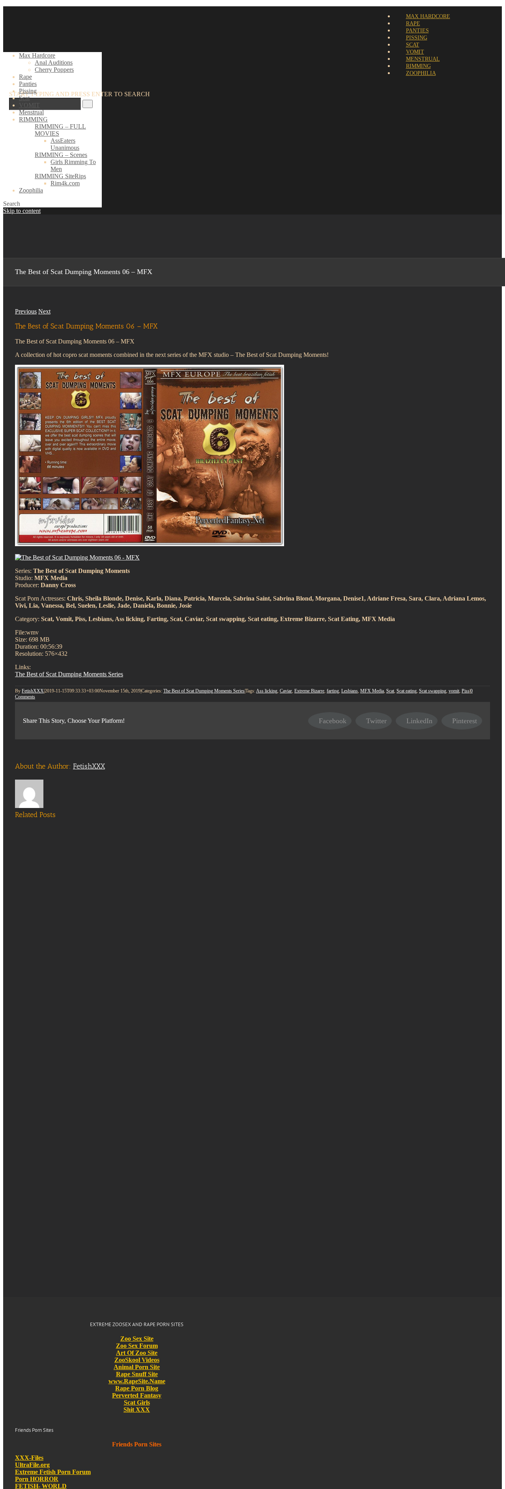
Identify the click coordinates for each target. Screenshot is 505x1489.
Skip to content (22, 210)
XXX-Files (29, 1457)
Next (44, 311)
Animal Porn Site (137, 1367)
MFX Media (372, 691)
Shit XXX (136, 1409)
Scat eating (407, 691)
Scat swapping (432, 691)
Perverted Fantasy (136, 1395)
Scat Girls (137, 1402)
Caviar (286, 691)
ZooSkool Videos (136, 1360)
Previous (26, 311)
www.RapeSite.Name (136, 1381)
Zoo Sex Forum (137, 1345)
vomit (454, 691)
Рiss (465, 691)
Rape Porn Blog (136, 1388)
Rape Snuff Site (137, 1374)
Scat (390, 691)
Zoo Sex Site (136, 1338)
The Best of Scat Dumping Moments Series (69, 674)
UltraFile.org (32, 1464)
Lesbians (349, 691)
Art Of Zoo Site (136, 1352)
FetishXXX (33, 691)
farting (333, 691)
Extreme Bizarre (309, 691)
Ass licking (266, 691)
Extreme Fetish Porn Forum (53, 1471)
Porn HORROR (36, 1479)
